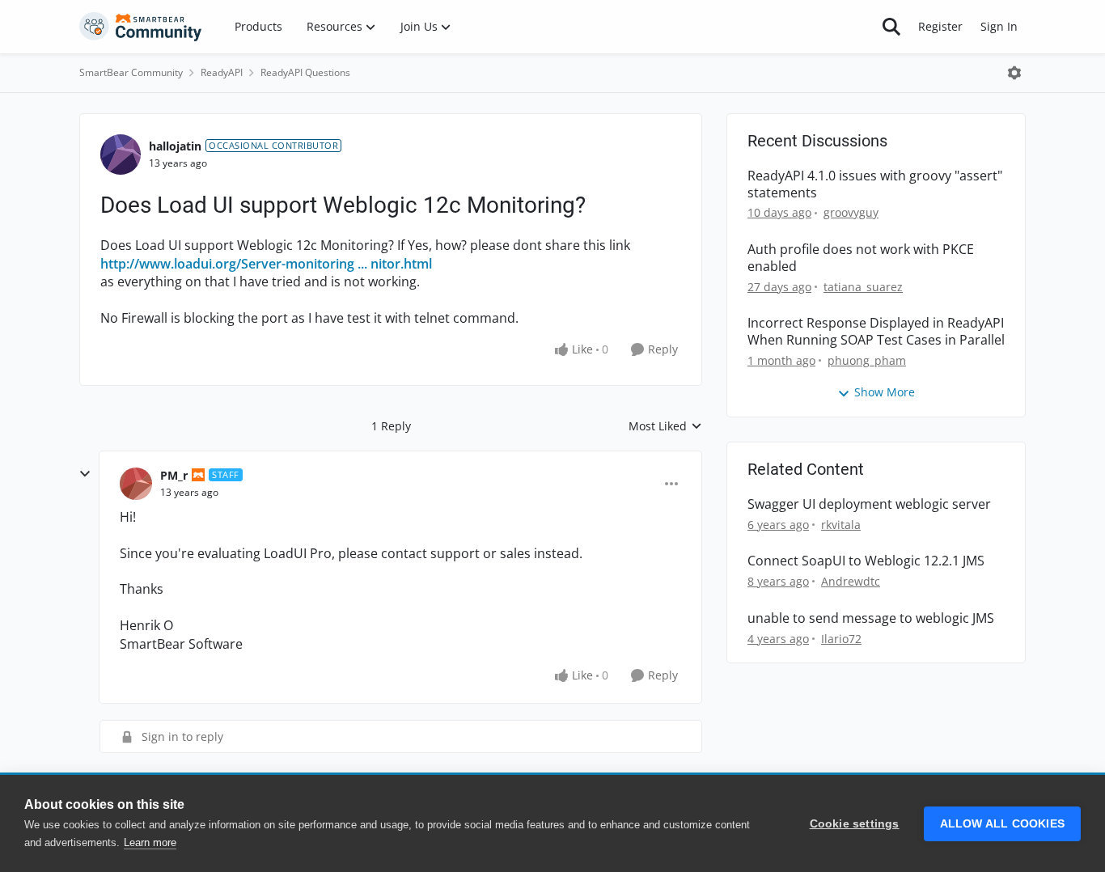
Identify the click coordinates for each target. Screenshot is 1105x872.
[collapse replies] (85, 474)
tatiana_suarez (863, 286)
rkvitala (841, 524)
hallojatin (175, 146)
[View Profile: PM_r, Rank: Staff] (136, 484)
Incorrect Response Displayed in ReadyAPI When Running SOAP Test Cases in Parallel (876, 332)
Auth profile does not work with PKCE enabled (860, 258)
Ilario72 (841, 638)
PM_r (174, 475)
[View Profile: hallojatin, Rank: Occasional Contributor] (120, 154)
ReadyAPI (222, 72)
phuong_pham (867, 360)
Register (940, 26)
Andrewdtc (850, 581)
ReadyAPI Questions (305, 72)
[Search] (891, 26)
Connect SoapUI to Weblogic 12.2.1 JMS (865, 560)
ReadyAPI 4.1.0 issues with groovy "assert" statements (874, 184)
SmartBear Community (131, 72)
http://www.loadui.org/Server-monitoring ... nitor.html (266, 264)
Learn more (150, 842)
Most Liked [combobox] (665, 426)
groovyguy (850, 212)
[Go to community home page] (140, 26)
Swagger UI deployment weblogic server (869, 504)
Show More (884, 392)
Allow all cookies (1002, 824)
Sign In (999, 26)
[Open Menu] (1014, 72)
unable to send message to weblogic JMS (870, 618)
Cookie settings (855, 824)
